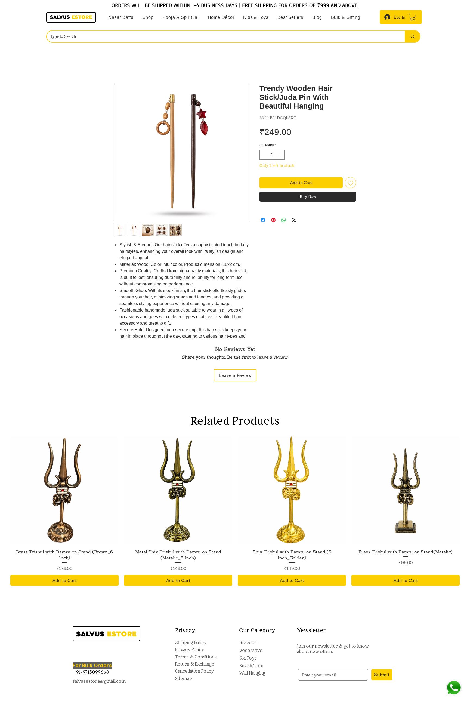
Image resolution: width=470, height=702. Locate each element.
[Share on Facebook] (263, 220)
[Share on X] (294, 220)
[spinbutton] (272, 154)
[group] (235, 511)
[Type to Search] (412, 36)
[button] (180, 17)
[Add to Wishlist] (350, 182)
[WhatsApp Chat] (454, 688)
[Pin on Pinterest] (273, 220)
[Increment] (280, 154)
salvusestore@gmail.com (99, 681)
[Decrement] (263, 154)
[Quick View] (64, 490)
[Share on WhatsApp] (283, 220)
